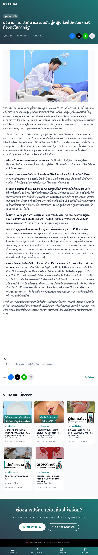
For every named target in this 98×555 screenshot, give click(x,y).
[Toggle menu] (92, 4)
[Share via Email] (92, 36)
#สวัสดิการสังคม (33, 364)
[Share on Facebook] (72, 36)
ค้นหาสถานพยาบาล (65, 527)
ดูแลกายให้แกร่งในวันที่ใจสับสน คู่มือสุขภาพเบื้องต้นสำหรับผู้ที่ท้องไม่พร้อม (16, 433)
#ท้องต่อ (8, 364)
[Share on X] (79, 36)
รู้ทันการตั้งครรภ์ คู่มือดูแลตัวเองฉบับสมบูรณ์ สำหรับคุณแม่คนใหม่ (79, 433)
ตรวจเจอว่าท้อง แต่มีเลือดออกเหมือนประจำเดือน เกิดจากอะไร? (47, 479)
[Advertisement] (49, 336)
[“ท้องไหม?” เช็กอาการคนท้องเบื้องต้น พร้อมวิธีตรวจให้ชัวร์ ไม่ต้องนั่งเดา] (48, 412)
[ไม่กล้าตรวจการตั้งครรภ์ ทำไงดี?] (17, 458)
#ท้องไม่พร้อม (19, 364)
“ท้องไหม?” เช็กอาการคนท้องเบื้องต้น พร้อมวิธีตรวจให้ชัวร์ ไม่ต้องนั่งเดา (48, 433)
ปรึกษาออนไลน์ (33, 527)
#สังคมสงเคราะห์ (48, 364)
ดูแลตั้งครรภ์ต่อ (11, 16)
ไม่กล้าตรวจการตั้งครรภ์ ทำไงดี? (17, 477)
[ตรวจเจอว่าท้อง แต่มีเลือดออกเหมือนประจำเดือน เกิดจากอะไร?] (48, 458)
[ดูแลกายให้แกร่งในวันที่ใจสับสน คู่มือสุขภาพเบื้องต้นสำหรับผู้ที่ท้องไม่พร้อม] (17, 412)
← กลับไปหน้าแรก (88, 377)
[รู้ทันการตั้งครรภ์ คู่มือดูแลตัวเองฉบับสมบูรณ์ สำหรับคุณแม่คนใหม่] (80, 412)
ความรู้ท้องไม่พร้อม (11, 426)
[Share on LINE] (85, 36)
